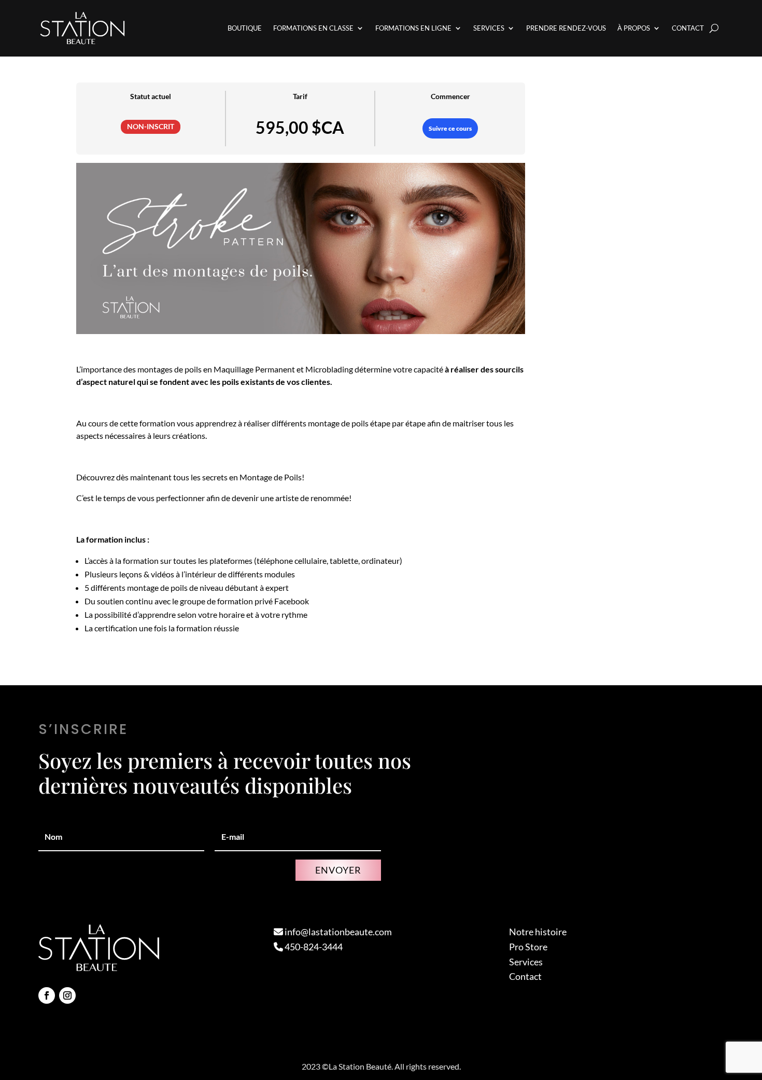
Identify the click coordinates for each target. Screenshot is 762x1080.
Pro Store (528, 946)
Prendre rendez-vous (566, 28)
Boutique (245, 28)
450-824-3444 (313, 946)
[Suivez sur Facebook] (46, 995)
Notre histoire (538, 931)
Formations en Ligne (413, 28)
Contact (688, 28)
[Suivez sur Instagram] (67, 995)
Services (488, 28)
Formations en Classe (313, 28)
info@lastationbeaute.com (337, 931)
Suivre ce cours (450, 128)
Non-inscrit (150, 126)
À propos (633, 28)
